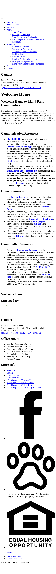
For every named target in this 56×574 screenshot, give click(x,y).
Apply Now (17, 32)
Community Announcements (24, 51)
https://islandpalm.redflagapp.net (22, 171)
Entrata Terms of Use (14, 558)
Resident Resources (20, 47)
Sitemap (10, 552)
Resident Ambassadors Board (24, 59)
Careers (10, 66)
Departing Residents (20, 56)
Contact (10, 69)
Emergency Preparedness (23, 61)
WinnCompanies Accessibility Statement (24, 387)
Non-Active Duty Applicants (24, 37)
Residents (11, 44)
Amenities (11, 27)
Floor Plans (11, 22)
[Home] (18, 15)
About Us (11, 370)
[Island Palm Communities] (15, 309)
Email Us (37, 87)
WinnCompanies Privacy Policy (20, 382)
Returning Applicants (21, 34)
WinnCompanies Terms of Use (20, 380)
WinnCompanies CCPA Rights (20, 385)
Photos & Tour (13, 25)
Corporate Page (13, 375)
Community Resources (22, 49)
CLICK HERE (14, 139)
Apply (9, 29)
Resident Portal (18, 54)
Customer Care (13, 378)
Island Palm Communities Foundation (28, 64)
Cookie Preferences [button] (14, 556)
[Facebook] (31, 438)
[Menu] (2, 18)
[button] (31, 489)
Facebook (20, 183)
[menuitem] (31, 22)
